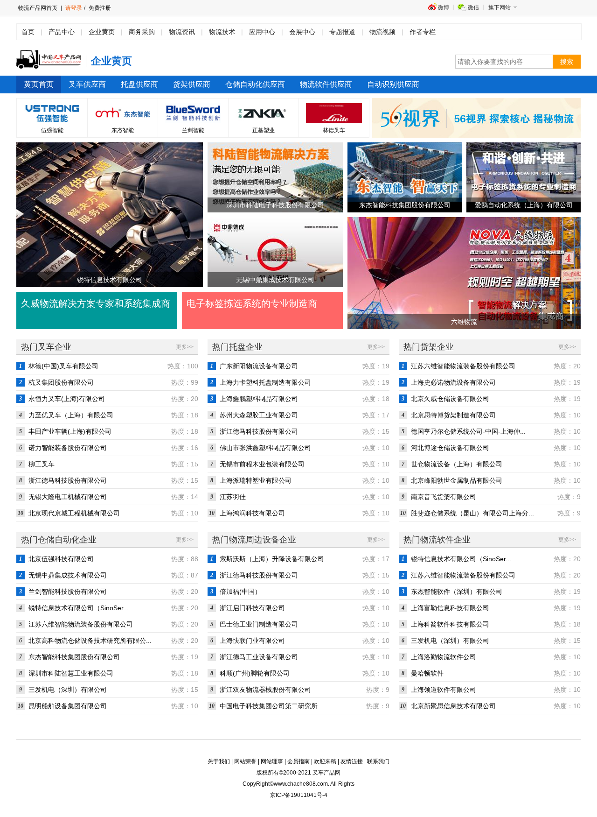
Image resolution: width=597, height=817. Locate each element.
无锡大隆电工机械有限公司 (67, 496)
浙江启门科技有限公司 (252, 608)
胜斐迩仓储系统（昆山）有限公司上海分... (472, 513)
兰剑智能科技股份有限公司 (67, 591)
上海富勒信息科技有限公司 (450, 608)
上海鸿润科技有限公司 (252, 513)
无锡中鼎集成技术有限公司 (67, 575)
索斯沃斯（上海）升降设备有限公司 (272, 559)
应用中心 (262, 31)
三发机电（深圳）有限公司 (67, 689)
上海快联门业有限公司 (252, 640)
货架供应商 (191, 84)
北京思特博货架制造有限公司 (453, 415)
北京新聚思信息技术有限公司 (453, 706)
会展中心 (302, 31)
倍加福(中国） (240, 591)
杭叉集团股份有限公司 (61, 382)
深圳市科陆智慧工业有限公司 (70, 673)
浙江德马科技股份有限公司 (67, 480)
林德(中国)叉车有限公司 (63, 366)
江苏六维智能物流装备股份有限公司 (463, 366)
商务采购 (142, 31)
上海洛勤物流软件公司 (443, 657)
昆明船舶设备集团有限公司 (67, 706)
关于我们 (219, 761)
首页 (28, 31)
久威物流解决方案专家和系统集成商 (95, 303)
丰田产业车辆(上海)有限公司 (69, 431)
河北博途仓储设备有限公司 (450, 447)
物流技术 (222, 31)
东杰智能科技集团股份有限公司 (74, 657)
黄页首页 (39, 84)
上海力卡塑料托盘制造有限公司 (265, 382)
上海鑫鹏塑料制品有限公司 (259, 398)
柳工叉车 (41, 464)
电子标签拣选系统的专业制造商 (252, 303)
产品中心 (62, 31)
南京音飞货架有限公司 (443, 496)
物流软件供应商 (326, 84)
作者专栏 (423, 31)
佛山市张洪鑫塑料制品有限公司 (265, 447)
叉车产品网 (326, 772)
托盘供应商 (139, 84)
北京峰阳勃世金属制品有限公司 (456, 480)
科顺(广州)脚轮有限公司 (255, 673)
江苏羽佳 (233, 496)
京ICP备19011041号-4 (298, 795)
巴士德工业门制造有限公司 (259, 624)
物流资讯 (182, 31)
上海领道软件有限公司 (443, 689)
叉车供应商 (87, 84)
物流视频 (382, 31)
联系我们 (378, 761)
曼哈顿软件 (427, 673)
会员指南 (298, 761)
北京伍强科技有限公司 (61, 559)
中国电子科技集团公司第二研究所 (269, 706)
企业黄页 (102, 31)
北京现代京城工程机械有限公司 (74, 513)
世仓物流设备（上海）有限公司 (456, 464)
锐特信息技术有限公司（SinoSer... (78, 608)
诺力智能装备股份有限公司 (67, 447)
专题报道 (342, 31)
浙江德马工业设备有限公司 (259, 657)
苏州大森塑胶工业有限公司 (259, 415)
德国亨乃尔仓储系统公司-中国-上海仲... (468, 431)
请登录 (73, 8)
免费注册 (99, 8)
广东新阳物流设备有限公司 (259, 366)
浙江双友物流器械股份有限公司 (265, 689)
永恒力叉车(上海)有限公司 (66, 398)
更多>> (185, 347)
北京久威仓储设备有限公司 (450, 398)
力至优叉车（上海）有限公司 (70, 415)
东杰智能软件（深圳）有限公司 (456, 591)
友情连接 (351, 761)
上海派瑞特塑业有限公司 (256, 480)
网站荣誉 (245, 761)
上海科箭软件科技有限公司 (450, 624)
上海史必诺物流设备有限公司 (453, 382)
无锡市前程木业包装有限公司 (262, 464)
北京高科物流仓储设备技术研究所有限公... (90, 640)
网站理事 (272, 761)
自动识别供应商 (393, 84)
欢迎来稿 (325, 761)
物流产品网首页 (37, 8)
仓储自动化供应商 (255, 84)
